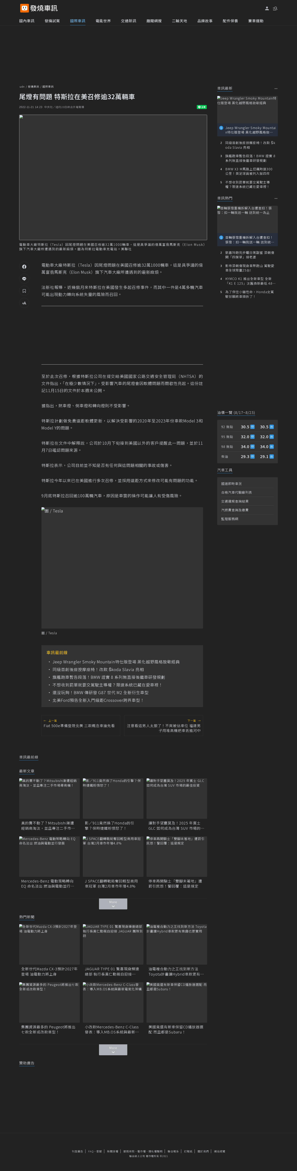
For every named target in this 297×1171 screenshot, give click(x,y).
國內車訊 (27, 20)
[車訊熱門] (276, 198)
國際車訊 (77, 20)
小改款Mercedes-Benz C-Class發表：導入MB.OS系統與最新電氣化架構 (112, 1029)
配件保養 (230, 20)
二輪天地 (179, 20)
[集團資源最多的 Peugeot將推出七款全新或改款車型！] (49, 1002)
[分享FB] (24, 266)
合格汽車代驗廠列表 (236, 492)
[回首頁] (44, 8)
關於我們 (203, 1151)
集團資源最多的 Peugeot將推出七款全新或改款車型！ (48, 1029)
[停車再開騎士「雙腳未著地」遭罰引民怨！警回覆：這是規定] (176, 856)
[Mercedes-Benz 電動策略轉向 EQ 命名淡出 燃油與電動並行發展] (49, 856)
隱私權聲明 (155, 1151)
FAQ (91, 1151)
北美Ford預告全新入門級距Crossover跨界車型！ (98, 700)
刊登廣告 (77, 1151)
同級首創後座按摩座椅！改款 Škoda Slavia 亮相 (98, 669)
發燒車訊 (33, 86)
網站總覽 (219, 1151)
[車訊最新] (276, 88)
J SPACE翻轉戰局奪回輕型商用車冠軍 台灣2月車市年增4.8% (111, 883)
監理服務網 (229, 518)
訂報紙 (188, 1151)
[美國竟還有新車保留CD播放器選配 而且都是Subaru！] (176, 1002)
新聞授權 (112, 1151)
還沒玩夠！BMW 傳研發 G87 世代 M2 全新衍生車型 (101, 692)
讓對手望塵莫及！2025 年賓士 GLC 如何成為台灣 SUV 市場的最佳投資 (176, 825)
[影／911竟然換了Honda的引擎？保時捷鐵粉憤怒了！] (113, 798)
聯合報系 (173, 1151)
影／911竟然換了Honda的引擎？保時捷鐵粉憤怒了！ (109, 825)
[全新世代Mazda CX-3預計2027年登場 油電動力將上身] (49, 944)
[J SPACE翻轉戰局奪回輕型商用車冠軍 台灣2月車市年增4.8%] (113, 856)
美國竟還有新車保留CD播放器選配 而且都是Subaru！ (175, 1029)
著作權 (141, 1151)
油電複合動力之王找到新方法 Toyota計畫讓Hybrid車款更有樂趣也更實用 (176, 971)
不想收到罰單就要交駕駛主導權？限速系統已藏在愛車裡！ (108, 685)
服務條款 (129, 1151)
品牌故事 (205, 20)
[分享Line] (24, 279)
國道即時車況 (231, 483)
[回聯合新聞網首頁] (24, 8)
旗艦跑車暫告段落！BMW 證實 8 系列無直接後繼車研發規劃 (109, 677)
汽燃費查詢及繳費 (235, 509)
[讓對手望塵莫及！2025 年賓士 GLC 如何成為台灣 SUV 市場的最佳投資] (176, 798)
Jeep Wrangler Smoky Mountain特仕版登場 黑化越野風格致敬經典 (116, 662)
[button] (275, 8)
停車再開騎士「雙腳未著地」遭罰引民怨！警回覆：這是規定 (175, 883)
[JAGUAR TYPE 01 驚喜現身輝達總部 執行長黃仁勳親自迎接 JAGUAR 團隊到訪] (113, 944)
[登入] (267, 8)
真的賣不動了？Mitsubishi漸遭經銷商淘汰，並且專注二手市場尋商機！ (48, 825)
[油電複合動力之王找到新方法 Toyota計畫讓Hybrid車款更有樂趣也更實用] (176, 944)
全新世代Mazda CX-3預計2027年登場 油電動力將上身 (49, 971)
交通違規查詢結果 (235, 501)
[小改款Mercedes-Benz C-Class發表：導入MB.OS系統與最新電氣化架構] (113, 1002)
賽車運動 (256, 20)
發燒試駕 (52, 20)
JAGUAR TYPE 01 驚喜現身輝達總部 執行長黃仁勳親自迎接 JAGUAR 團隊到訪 (112, 971)
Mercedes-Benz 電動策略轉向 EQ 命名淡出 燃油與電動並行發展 (47, 883)
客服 (99, 1151)
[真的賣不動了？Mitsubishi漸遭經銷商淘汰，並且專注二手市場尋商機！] (49, 798)
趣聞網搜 (154, 20)
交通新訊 (128, 20)
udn (22, 86)
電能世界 (103, 20)
